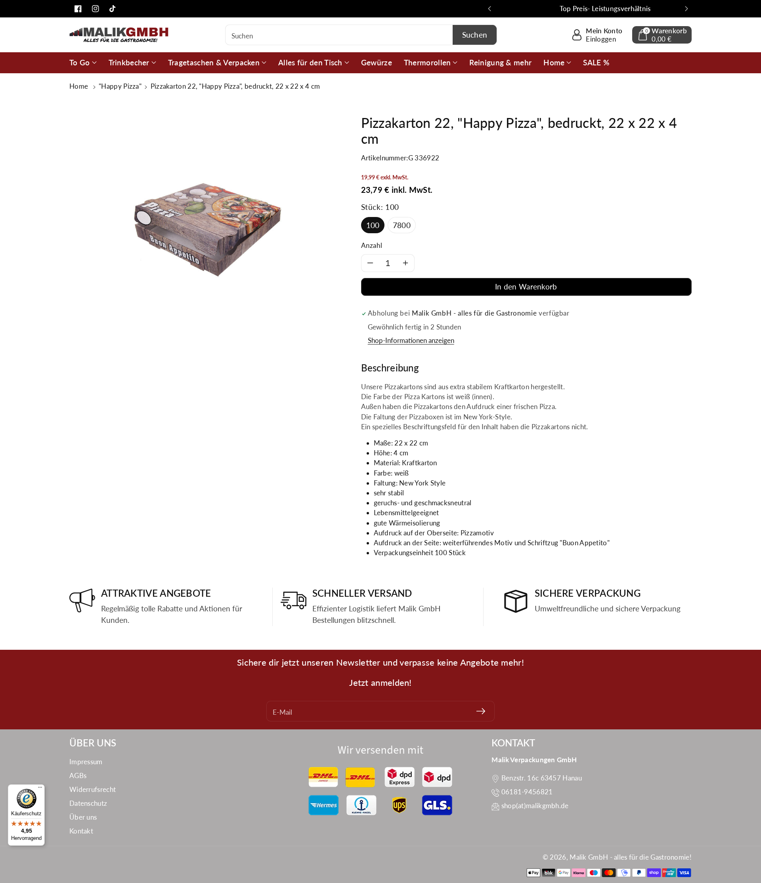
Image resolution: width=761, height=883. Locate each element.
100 (373, 225)
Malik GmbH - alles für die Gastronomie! (631, 857)
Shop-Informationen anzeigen (411, 340)
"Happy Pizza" (120, 86)
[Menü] (40, 789)
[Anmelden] (481, 711)
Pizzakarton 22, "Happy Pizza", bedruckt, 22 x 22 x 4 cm (235, 86)
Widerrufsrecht (92, 789)
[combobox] (361, 35)
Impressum (86, 761)
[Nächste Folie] (686, 8)
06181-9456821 (527, 792)
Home (79, 86)
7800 (402, 225)
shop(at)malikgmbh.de (535, 805)
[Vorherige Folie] (489, 8)
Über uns (83, 817)
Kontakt (81, 831)
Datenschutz (88, 803)
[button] (662, 35)
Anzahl (371, 245)
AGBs (77, 775)
